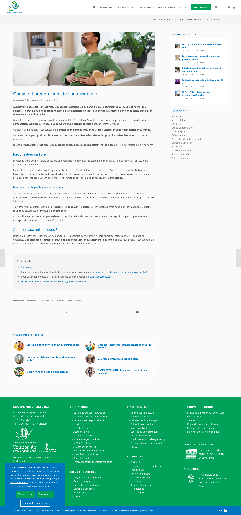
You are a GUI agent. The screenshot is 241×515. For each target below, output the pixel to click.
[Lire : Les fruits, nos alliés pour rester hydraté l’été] (178, 46)
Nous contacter (147, 510)
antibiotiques (32, 301)
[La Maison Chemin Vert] (2, 258)
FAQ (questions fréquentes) (88, 477)
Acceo (202, 485)
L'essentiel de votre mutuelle (187, 138)
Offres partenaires (181, 142)
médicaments (47, 301)
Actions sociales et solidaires (89, 450)
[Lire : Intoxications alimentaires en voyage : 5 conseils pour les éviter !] (178, 70)
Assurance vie (81, 431)
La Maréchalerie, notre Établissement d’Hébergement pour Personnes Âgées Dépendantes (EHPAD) (149, 441)
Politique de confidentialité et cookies (93, 510)
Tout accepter (25, 494)
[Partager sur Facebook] (31, 312)
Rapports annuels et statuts (202, 424)
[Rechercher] (216, 7)
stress (78, 301)
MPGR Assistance (82, 443)
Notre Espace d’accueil (142, 412)
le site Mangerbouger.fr (100, 276)
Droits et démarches (182, 127)
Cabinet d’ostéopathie (142, 424)
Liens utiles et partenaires (87, 485)
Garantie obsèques (83, 435)
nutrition (60, 301)
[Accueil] (94, 7)
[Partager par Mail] (137, 312)
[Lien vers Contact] (228, 7)
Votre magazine (180, 157)
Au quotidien (178, 120)
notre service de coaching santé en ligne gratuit (121, 271)
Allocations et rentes (84, 446)
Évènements (178, 135)
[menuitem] (94, 7)
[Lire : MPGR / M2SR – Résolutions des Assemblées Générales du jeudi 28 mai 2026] (178, 93)
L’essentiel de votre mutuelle (145, 466)
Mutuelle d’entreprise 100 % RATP (205, 412)
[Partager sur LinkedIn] (102, 312)
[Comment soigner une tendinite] (238, 258)
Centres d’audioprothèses (144, 431)
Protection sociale (181, 150)
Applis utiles (80, 492)
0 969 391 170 (26, 423)
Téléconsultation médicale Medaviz (92, 461)
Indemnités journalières (86, 439)
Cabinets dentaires (140, 416)
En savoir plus (206, 457)
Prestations (79, 407)
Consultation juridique (85, 454)
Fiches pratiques (82, 481)
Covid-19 (176, 123)
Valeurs (191, 420)
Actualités (135, 456)
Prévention (35, 100)
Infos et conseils (83, 471)
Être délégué (178, 131)
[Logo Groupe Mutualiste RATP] (16, 7)
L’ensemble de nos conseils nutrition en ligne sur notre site (53, 281)
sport (70, 301)
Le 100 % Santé (81, 428)
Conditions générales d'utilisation (125, 510)
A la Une (176, 116)
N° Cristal (40, 423)
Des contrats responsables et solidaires (89, 422)
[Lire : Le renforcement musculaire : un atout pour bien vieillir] (178, 58)
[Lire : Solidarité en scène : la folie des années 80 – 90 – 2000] (178, 81)
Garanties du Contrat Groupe (89, 412)
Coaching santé (81, 458)
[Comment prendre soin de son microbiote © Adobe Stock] (84, 59)
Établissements (138, 407)
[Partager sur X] (66, 312)
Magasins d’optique (141, 428)
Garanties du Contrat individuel (90, 416)
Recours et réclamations (200, 428)
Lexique (77, 496)
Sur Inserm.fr (28, 267)
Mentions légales (68, 510)
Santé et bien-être (49, 100)
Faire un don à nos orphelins (203, 431)
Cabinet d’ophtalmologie (143, 420)
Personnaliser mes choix (35, 503)
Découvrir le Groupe (199, 407)
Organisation (194, 416)
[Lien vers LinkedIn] (233, 7)
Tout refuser (45, 494)
